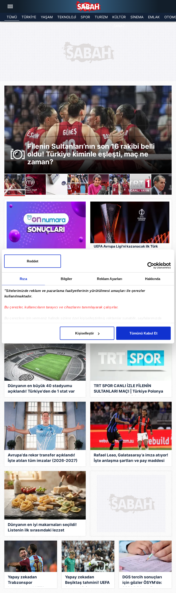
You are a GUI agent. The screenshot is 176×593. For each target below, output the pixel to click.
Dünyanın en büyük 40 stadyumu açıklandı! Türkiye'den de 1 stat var (41, 388)
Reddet (32, 261)
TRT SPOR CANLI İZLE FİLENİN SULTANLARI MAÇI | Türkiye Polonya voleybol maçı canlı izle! (128, 389)
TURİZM (101, 17)
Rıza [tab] (23, 279)
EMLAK (154, 17)
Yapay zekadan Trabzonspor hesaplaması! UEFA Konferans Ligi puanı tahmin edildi (28, 581)
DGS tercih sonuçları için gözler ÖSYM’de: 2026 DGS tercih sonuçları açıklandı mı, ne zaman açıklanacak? (145, 581)
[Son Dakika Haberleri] (88, 6)
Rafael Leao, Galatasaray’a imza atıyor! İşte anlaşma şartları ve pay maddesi (131, 458)
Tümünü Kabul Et (143, 333)
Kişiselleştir (84, 333)
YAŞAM (47, 17)
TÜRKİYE (29, 17)
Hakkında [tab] (152, 279)
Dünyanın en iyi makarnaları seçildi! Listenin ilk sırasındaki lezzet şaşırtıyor (42, 528)
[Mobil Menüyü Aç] (10, 6)
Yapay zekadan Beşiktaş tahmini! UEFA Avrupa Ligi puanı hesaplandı (87, 581)
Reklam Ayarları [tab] (109, 279)
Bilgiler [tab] (66, 279)
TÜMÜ (12, 17)
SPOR (85, 17)
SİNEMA (136, 17)
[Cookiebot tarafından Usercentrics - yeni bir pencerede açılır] (151, 265)
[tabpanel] (88, 130)
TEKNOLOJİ (66, 17)
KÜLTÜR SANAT (119, 18)
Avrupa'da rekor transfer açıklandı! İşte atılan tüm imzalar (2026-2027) (42, 458)
